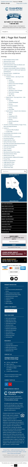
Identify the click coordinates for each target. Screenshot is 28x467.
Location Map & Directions (12, 371)
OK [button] (15, 465)
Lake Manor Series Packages (15, 90)
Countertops (11, 82)
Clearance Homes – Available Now (12, 73)
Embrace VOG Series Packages (16, 83)
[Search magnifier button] (25, 171)
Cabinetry (11, 100)
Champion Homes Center (6, 1)
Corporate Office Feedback (12, 130)
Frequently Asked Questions (10, 145)
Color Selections (7, 75)
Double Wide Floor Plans (9, 140)
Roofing (10, 107)
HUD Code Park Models (9, 147)
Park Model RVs (5, 232)
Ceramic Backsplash (13, 102)
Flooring (10, 87)
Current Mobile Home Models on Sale (12, 133)
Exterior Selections (13, 118)
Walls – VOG (11, 95)
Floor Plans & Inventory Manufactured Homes (14, 143)
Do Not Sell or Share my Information (12, 136)
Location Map (9, 131)
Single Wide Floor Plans (9, 162)
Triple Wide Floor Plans (9, 164)
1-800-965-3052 (14, 24)
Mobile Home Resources (11, 347)
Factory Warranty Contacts (10, 141)
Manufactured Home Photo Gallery (12, 152)
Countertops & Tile (13, 116)
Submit (14, 245)
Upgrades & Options (8, 165)
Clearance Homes (5, 214)
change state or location (21, 3)
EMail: (7, 364)
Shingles (11, 123)
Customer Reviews (8, 135)
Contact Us (6, 128)
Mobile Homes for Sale (9, 155)
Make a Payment (8, 150)
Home (7, 287)
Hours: (7, 366)
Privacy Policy (7, 159)
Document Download (8, 138)
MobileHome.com (9, 350)
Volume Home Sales (8, 167)
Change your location (13, 376)
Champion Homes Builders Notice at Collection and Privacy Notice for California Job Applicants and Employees (15, 69)
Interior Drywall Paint (13, 121)
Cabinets (11, 80)
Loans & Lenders (8, 148)
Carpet (10, 114)
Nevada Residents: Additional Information (13, 157)
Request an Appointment (9, 160)
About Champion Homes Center (11, 59)
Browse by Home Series (9, 63)
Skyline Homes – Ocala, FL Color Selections (16, 111)
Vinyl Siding (11, 109)
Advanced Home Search (9, 61)
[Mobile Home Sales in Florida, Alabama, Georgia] (14, 199)
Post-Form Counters (13, 106)
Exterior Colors (12, 85)
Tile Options (11, 94)
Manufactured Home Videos (10, 153)
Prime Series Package (14, 92)
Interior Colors (12, 88)
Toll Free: (8, 362)
